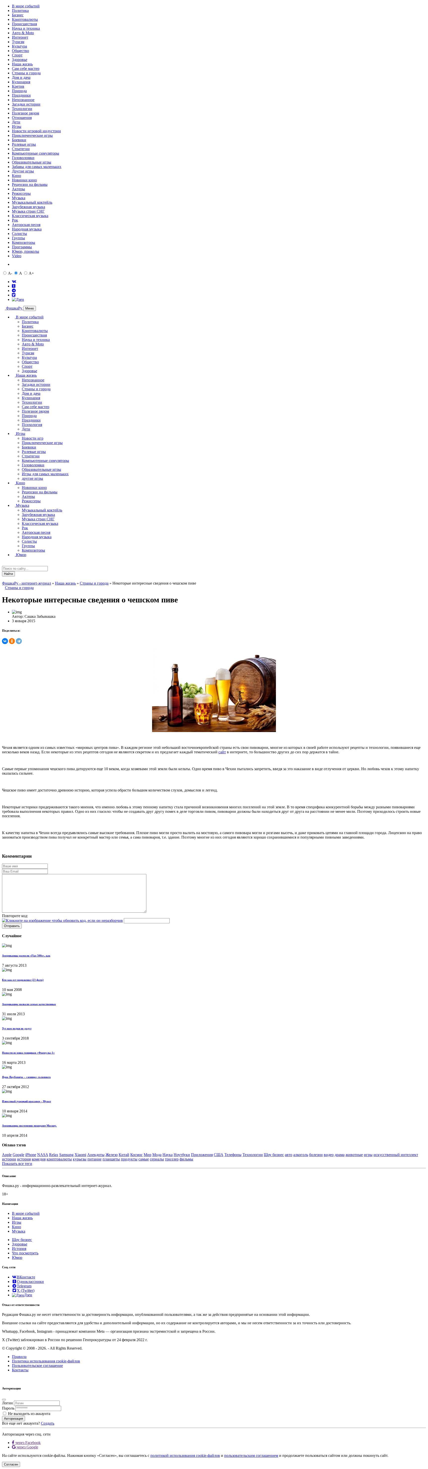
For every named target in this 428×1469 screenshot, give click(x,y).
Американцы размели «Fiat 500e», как (26, 955)
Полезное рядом (25, 113)
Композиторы (23, 242)
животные (354, 1155)
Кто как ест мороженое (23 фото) (23, 979)
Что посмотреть (25, 1253)
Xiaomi (80, 1155)
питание (94, 1159)
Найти (8, 574)
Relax (53, 1155)
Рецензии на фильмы (30, 184)
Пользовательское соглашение (37, 1365)
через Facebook (27, 1443)
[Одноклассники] (12, 641)
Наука (167, 1155)
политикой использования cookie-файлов (185, 1455)
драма (340, 1155)
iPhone (30, 1155)
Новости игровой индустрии (36, 131)
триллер (172, 1159)
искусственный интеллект (396, 1155)
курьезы (79, 1159)
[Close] (4, 1399)
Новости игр (32, 438)
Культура (19, 46)
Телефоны (232, 1155)
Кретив (18, 86)
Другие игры (23, 171)
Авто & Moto (23, 33)
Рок (15, 220)
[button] (3, 578)
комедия (39, 1159)
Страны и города (26, 73)
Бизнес (18, 15)
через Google (27, 1447)
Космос (136, 1155)
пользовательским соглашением (251, 1455)
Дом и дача (21, 77)
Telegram (24, 1286)
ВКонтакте (26, 1277)
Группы (18, 238)
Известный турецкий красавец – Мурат (26, 1101)
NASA (42, 1155)
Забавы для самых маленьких (36, 167)
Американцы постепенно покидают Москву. (29, 1125)
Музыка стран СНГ (28, 211)
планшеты (111, 1159)
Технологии (22, 109)
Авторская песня (26, 225)
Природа (19, 91)
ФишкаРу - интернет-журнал (26, 583)
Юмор (20, 555)
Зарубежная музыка (28, 207)
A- (10, 273)
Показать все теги (17, 1163)
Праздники (21, 95)
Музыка (18, 198)
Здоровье (19, 59)
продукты (129, 1159)
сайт (222, 752)
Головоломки (23, 158)
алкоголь (300, 1155)
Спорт (17, 55)
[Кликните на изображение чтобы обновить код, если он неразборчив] (62, 920)
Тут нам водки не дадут (16, 1028)
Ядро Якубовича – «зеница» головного (26, 1076)
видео (329, 1155)
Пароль (8, 1408)
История (19, 1248)
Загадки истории (26, 104)
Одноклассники (30, 1281)
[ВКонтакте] (5, 641)
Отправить (12, 926)
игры (368, 1155)
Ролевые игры (24, 144)
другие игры (32, 478)
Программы (22, 247)
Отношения (22, 117)
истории (9, 1159)
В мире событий (26, 6)
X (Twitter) (25, 1290)
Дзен (28, 1295)
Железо (112, 1155)
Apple (7, 1155)
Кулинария (21, 82)
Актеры (18, 189)
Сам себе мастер (25, 68)
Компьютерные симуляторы (35, 153)
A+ (31, 273)
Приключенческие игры (32, 135)
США (218, 1155)
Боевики (19, 140)
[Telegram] (19, 641)
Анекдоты (96, 1155)
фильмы (186, 1159)
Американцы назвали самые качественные (29, 1004)
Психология (32, 425)
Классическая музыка (30, 216)
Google (18, 1155)
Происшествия (24, 24)
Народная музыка (27, 229)
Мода (156, 1155)
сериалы (157, 1159)
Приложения (202, 1155)
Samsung (66, 1155)
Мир (147, 1155)
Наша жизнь (22, 64)
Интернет (20, 37)
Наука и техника (26, 28)
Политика (20, 10)
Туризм (18, 42)
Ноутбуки (182, 1155)
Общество (20, 51)
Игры (16, 126)
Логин (7, 1403)
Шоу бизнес (274, 1155)
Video (16, 256)
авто (288, 1155)
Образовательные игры (31, 162)
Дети (16, 122)
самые (143, 1159)
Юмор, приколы (25, 251)
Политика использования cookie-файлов (46, 1361)
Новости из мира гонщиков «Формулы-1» (28, 1052)
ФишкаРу (14, 308)
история (24, 1159)
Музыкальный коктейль (32, 202)
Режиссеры (21, 193)
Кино (16, 175)
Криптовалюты (25, 19)
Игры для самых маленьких (45, 474)
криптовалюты (59, 1159)
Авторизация (13, 1418)
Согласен (11, 1464)
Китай (124, 1155)
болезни (316, 1155)
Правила (19, 1357)
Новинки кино (24, 180)
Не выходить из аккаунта (29, 1414)
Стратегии (21, 149)
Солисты (19, 233)
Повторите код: (15, 916)
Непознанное (23, 100)
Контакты (20, 1370)
